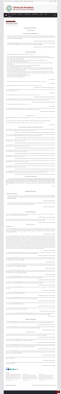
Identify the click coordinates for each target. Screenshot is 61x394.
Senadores (20, 14)
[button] (16, 14)
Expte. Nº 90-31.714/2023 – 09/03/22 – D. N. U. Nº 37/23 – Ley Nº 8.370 (43, 385)
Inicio (9, 14)
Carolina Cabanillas (13, 25)
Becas (46, 14)
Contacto (9, 16)
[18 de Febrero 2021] (47, 377)
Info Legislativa (27, 14)
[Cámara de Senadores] (6, 15)
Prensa (41, 14)
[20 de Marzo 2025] (30, 377)
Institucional (13, 14)
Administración (35, 14)
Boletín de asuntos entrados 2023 (10, 21)
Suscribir (57, 391)
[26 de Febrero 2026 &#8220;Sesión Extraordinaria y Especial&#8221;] (14, 377)
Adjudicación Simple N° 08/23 (11, 385)
